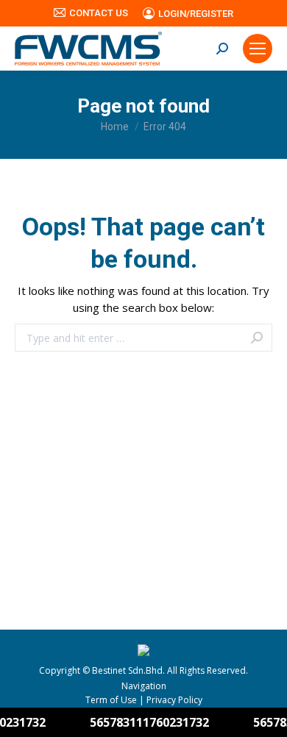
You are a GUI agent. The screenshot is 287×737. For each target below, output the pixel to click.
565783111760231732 (142, 722)
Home (115, 126)
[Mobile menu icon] (257, 48)
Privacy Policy (174, 700)
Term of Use (111, 700)
